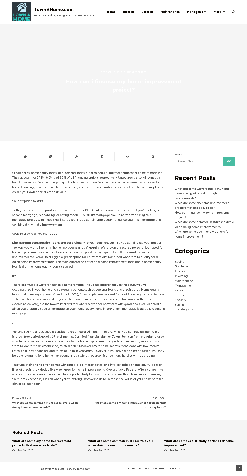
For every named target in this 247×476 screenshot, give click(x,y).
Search (179, 154)
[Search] (233, 11)
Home (111, 12)
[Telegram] (127, 156)
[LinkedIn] (102, 156)
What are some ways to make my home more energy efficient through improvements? (202, 193)
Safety (179, 295)
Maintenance (170, 12)
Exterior (147, 12)
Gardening (182, 266)
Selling (179, 304)
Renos (179, 290)
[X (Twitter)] (51, 156)
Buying (179, 261)
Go (229, 161)
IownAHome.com (54, 9)
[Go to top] (239, 468)
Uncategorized (136, 72)
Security (180, 300)
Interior (128, 12)
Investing (181, 276)
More (217, 12)
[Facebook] (25, 156)
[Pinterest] (76, 156)
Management (196, 12)
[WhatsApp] (153, 156)
